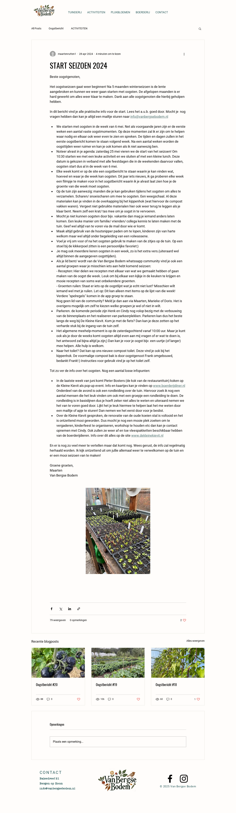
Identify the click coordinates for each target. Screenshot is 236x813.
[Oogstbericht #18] (177, 663)
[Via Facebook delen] (51, 609)
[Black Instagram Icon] (183, 778)
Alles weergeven (195, 640)
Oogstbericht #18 (166, 684)
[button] (200, 28)
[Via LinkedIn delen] (69, 609)
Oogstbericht (56, 28)
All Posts (36, 28)
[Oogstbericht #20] (58, 663)
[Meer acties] (184, 54)
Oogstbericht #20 (47, 684)
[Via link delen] (78, 609)
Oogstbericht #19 (106, 684)
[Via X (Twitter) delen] (60, 609)
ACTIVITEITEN (79, 28)
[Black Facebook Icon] (170, 778)
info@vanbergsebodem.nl (57, 788)
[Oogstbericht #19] (118, 663)
